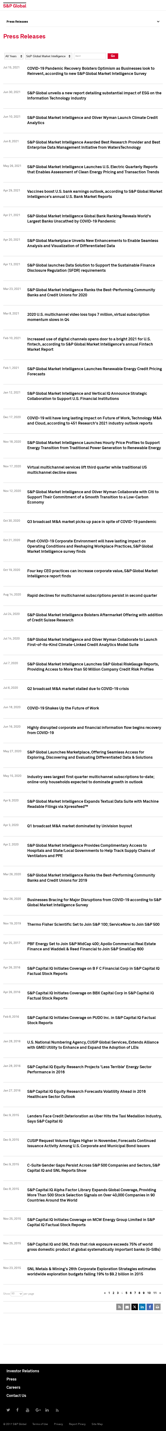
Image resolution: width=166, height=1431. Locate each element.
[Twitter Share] (134, 1307)
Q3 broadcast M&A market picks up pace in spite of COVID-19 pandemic (91, 522)
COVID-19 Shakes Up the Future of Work (63, 708)
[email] (127, 1307)
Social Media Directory (22, 59)
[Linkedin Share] (142, 1307)
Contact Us (16, 1396)
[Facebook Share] (150, 1307)
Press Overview (17, 31)
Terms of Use (40, 1424)
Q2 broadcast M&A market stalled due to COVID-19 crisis (78, 689)
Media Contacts (17, 50)
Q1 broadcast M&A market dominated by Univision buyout (79, 826)
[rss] (119, 1307)
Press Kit (12, 69)
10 (149, 1293)
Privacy (58, 1424)
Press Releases (17, 40)
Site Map (97, 1424)
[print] (157, 1307)
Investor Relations (22, 1371)
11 (155, 1293)
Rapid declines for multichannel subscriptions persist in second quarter (92, 596)
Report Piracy (77, 1424)
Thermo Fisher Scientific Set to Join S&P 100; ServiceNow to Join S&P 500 (93, 925)
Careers (13, 1388)
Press (11, 1379)
